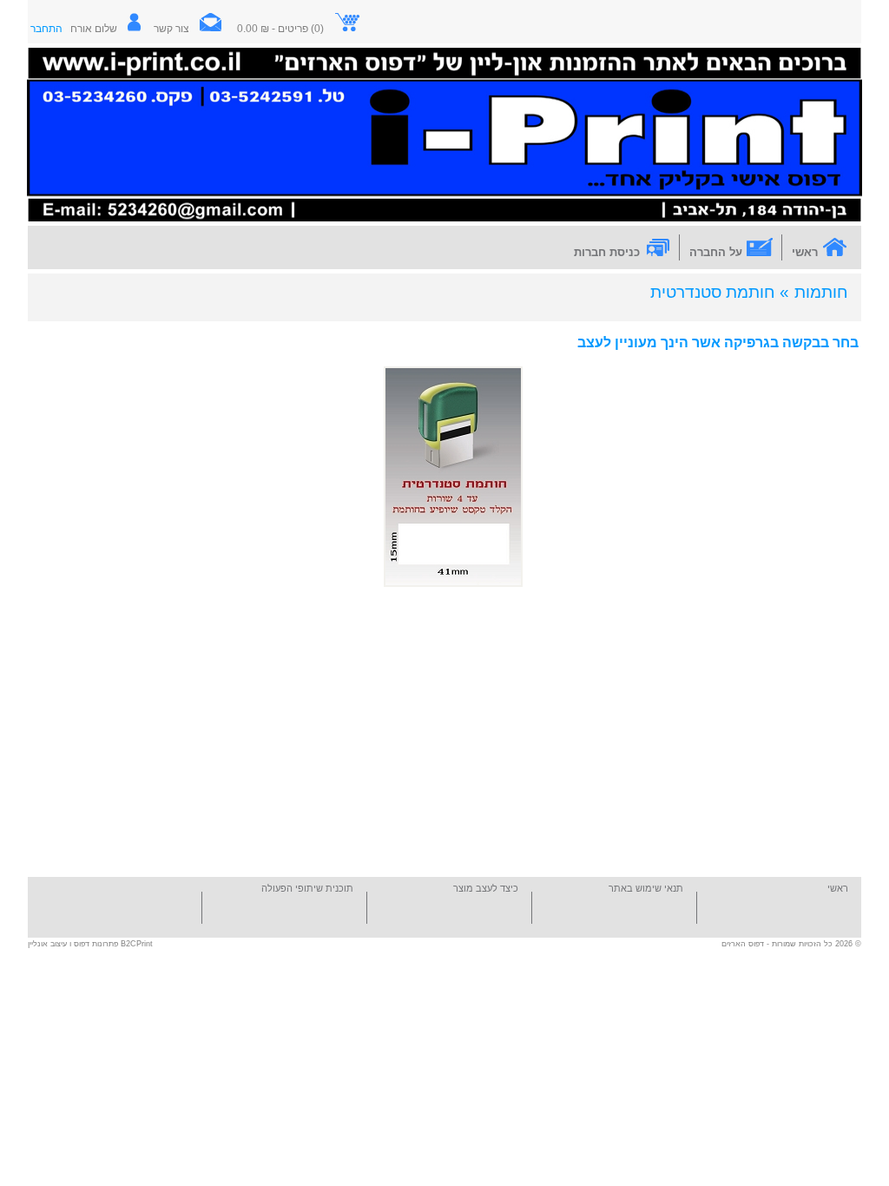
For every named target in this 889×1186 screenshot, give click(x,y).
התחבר (46, 29)
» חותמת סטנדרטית (719, 292)
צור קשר (171, 29)
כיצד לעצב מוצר (485, 888)
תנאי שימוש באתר (646, 888)
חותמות (821, 292)
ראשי (837, 888)
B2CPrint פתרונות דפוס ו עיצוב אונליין (90, 943)
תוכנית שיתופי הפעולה (307, 888)
